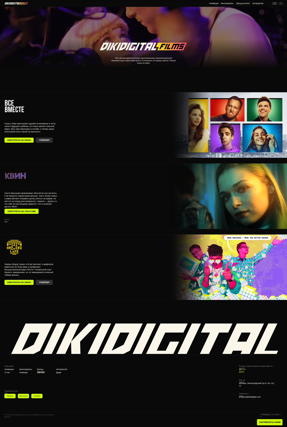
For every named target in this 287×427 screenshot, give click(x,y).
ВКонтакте (23, 396)
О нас (7, 372)
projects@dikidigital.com (250, 397)
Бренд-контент (243, 3)
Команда (23, 372)
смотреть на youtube (22, 211)
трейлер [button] (44, 282)
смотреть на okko (19, 282)
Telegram (10, 396)
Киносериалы (227, 3)
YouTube (37, 396)
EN (275, 3)
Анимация (214, 3)
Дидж (58, 372)
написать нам (269, 422)
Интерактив (257, 3)
